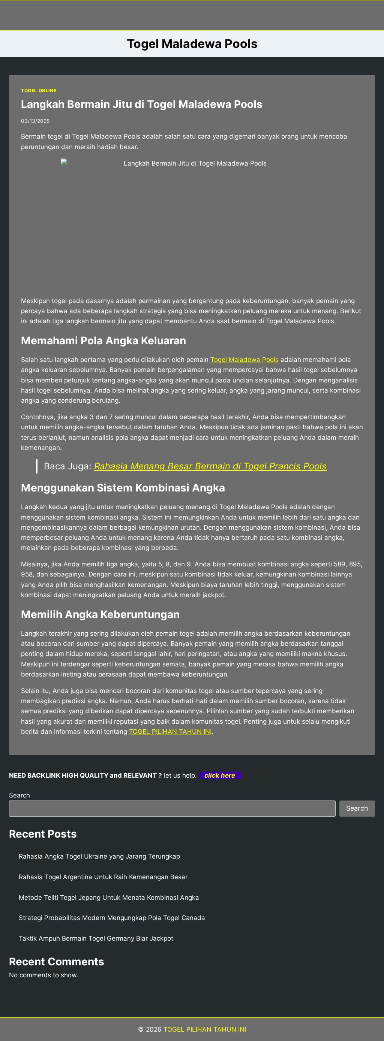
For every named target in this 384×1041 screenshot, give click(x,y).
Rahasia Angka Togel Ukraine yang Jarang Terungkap (99, 856)
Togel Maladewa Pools (244, 359)
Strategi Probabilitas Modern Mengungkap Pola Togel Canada (112, 918)
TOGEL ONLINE (38, 90)
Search (19, 795)
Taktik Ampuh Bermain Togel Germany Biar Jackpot (96, 938)
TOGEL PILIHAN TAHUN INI (170, 731)
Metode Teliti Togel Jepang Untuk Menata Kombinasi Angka (109, 897)
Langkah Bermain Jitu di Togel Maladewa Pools (141, 104)
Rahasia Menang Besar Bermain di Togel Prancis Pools (210, 466)
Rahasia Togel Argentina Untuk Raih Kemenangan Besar (103, 877)
